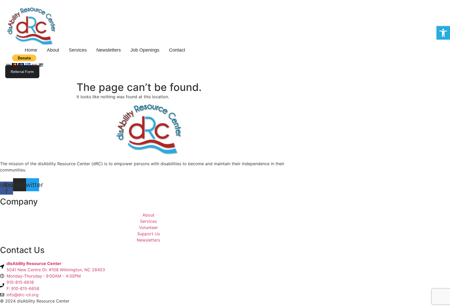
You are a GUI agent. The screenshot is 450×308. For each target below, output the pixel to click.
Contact (177, 50)
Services (78, 50)
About (53, 50)
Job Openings (144, 50)
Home (31, 50)
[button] (443, 33)
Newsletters (108, 50)
